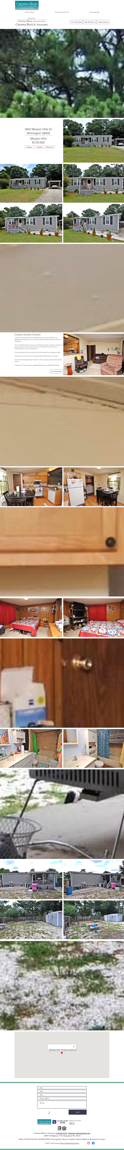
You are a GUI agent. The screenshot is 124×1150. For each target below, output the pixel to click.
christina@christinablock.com (79, 1133)
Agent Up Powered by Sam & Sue (70, 1143)
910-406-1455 (61, 1133)
